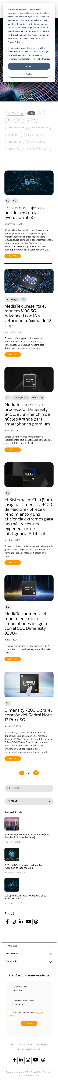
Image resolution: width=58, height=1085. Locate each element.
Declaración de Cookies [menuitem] (21, 1045)
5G (31, 113)
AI (9, 120)
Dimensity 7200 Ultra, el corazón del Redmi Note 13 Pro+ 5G (28, 715)
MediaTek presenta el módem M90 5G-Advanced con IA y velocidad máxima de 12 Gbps (27, 316)
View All (13, 113)
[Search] (8, 788)
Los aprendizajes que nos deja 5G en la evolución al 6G (25, 213)
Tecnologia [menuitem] (12, 954)
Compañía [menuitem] (11, 962)
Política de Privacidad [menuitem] (29, 1050)
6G (40, 113)
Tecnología (30, 149)
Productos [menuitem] (11, 946)
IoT (41, 135)
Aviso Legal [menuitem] (42, 1045)
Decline (29, 74)
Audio (31, 120)
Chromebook (16, 128)
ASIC (19, 120)
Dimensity (14, 135)
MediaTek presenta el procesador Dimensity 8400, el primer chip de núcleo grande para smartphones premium (27, 414)
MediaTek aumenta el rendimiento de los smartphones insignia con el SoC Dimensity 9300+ (25, 624)
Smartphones (36, 142)
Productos (15, 142)
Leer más (13, 256)
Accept (29, 66)
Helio (29, 135)
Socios (12, 149)
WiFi (46, 149)
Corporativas (39, 128)
